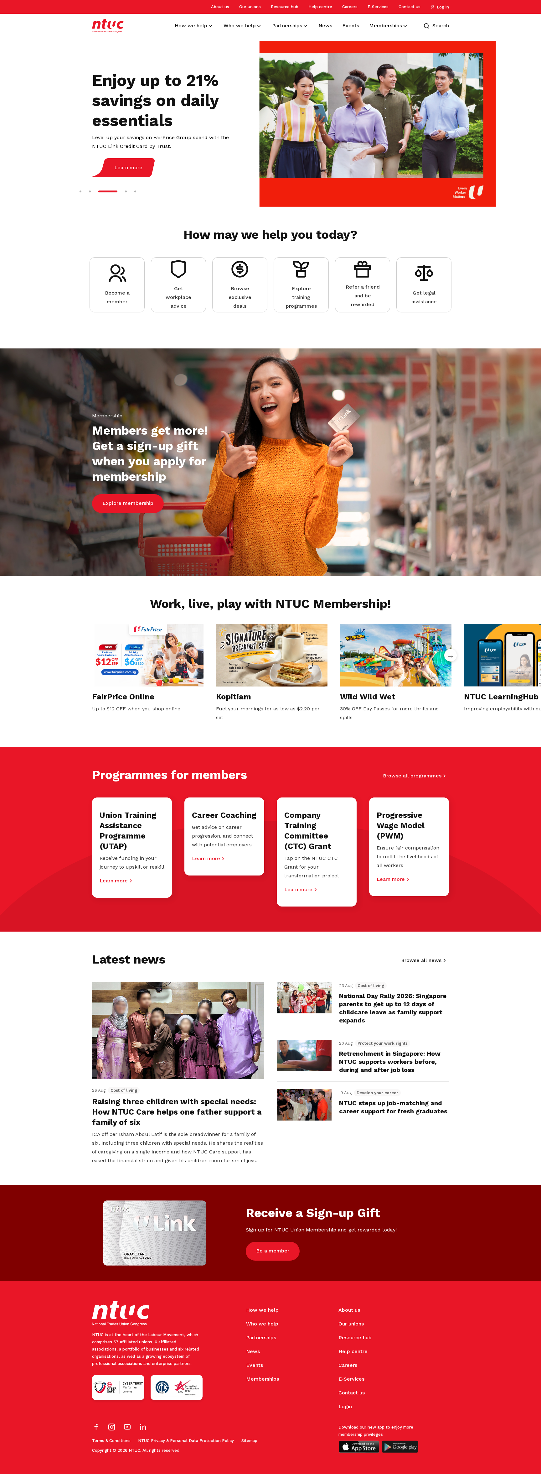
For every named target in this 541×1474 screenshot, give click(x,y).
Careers (350, 6)
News (253, 1351)
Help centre (320, 6)
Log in (443, 7)
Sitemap (249, 1440)
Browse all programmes (412, 776)
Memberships (262, 1379)
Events (254, 1365)
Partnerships (261, 1338)
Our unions (250, 6)
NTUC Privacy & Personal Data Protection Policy (186, 1440)
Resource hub (284, 6)
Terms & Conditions (111, 1440)
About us (220, 6)
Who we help (262, 1324)
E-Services (378, 6)
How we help (262, 1310)
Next (450, 655)
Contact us (409, 6)
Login (345, 1406)
